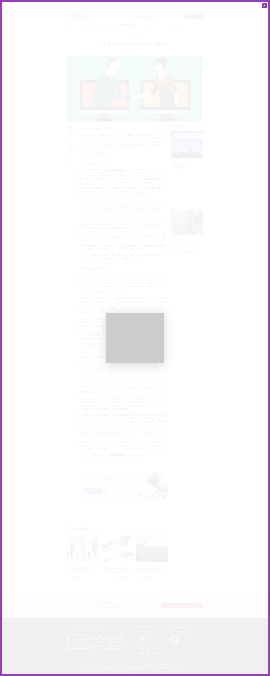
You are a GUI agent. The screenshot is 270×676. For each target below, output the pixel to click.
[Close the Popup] (264, 5)
